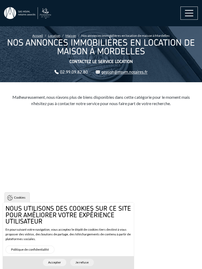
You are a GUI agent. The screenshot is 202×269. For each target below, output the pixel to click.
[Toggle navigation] (189, 13)
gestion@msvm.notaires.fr (124, 72)
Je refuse (82, 262)
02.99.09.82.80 (74, 72)
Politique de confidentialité (30, 249)
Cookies (20, 197)
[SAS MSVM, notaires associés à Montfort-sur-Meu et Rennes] (27, 13)
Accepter (54, 262)
